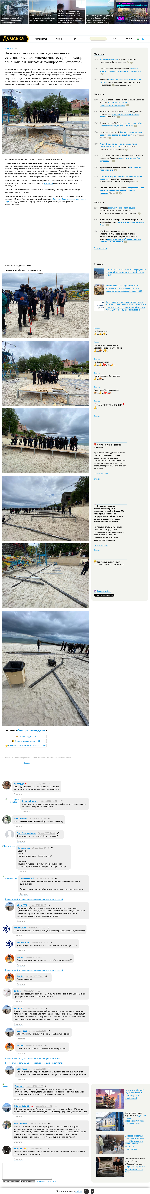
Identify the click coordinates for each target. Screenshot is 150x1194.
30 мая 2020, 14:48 (40, 848)
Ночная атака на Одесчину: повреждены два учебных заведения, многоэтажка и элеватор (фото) (12, 19)
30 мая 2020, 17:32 (32, 991)
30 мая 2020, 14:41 (49, 801)
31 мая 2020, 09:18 (34, 1045)
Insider (20, 957)
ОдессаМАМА (20, 818)
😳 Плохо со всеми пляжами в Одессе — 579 (25, 745)
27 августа (99, 94)
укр (114, 38)
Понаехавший (27, 878)
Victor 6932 (22, 905)
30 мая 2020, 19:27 (44, 1106)
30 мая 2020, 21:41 (36, 1148)
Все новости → (100, 248)
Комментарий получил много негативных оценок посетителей (34, 899)
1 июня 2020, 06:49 (34, 976)
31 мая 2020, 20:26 (37, 905)
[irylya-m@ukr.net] (12, 802)
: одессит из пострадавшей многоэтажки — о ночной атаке (117, 180)
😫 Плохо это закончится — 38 (26, 741)
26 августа (99, 202)
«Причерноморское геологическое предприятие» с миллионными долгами (118, 211)
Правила (41, 1181)
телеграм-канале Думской (33, 730)
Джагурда (19, 783)
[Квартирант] (8, 846)
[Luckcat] (6, 996)
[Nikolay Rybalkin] (6, 1111)
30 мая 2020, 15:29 (37, 927)
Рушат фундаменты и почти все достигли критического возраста (118, 145)
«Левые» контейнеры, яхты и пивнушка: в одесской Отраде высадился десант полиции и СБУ (42, 19)
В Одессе (104, 79)
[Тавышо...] (7, 1086)
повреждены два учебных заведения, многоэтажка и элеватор (122, 190)
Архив (59, 39)
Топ (74, 39)
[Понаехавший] (9, 878)
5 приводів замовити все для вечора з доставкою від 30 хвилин (121, 133)
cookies (78, 1191)
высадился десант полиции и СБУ (122, 223)
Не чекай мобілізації (109, 59)
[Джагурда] (6, 788)
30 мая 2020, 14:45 (46, 833)
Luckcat (17, 991)
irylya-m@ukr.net (30, 801)
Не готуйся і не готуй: (110, 132)
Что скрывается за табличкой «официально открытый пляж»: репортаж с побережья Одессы (126, 272)
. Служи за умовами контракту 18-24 (118, 60)
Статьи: (98, 264)
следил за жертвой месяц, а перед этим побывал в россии (120, 240)
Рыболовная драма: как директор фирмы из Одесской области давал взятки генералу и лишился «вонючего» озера (99, 19)
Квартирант (24, 848)
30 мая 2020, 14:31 (37, 783)
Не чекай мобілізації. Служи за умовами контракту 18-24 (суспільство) (134, 1094)
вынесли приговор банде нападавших (121, 159)
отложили (48, 183)
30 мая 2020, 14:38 (37, 818)
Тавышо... (19, 1086)
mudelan (18, 1148)
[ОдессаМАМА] (6, 823)
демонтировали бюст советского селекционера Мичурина (122, 124)
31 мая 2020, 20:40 (37, 1069)
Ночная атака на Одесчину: (114, 187)
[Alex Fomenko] (6, 1128)
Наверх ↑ (27, 763)
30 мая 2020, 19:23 (34, 1086)
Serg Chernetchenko (26, 833)
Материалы (41, 39)
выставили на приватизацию (121, 208)
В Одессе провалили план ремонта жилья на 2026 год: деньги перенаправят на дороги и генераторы (134, 1142)
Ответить (18, 794)
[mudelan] (6, 1153)
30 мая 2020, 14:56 (44, 878)
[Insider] (9, 962)
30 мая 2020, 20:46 (38, 1123)
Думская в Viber (104, 591)
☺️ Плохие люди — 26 (26, 736)
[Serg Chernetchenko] (9, 838)
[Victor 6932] (9, 910)
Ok (86, 1191)
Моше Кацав (20, 927)
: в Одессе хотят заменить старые (118, 147)
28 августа (99, 54)
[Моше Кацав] (6, 933)
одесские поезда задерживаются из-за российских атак (121, 69)
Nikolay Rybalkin (22, 1106)
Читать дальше (101, 473)
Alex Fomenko (20, 1123)
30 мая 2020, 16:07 (40, 942)
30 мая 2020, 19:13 (34, 1008)
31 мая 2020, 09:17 (34, 957)
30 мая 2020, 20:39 (37, 1031)
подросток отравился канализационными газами (113, 103)
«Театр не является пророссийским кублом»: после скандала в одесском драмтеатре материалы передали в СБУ (124, 288)
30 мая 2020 (9, 49)
